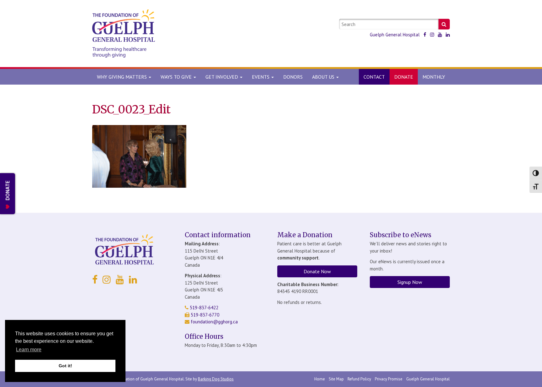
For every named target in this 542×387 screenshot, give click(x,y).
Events (261, 77)
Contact (374, 77)
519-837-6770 (204, 315)
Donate (403, 77)
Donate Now (317, 271)
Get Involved (222, 77)
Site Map (336, 379)
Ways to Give (177, 77)
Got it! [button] (65, 365)
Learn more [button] (28, 349)
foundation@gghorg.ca (214, 322)
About (323, 77)
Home (319, 379)
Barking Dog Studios (216, 379)
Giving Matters (122, 77)
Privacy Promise (388, 379)
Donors (293, 77)
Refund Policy (359, 379)
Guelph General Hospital (395, 35)
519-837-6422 (203, 308)
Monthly (433, 77)
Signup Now (409, 282)
